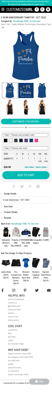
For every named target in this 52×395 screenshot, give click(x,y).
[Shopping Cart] (49, 9)
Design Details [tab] (10, 193)
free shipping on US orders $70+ (20, 357)
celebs (10, 340)
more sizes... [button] (42, 167)
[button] (9, 90)
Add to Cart (25, 175)
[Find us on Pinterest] (25, 290)
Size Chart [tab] (8, 206)
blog (10, 333)
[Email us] (49, 290)
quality (10, 364)
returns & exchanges (16, 299)
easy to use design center (18, 374)
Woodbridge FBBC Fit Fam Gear (26, 21)
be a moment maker (16, 344)
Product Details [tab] (10, 212)
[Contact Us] (37, 9)
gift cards (12, 337)
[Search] (43, 9)
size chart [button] (29, 167)
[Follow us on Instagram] (13, 290)
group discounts (14, 367)
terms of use (13, 317)
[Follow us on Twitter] (37, 290)
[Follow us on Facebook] (2, 290)
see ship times (14, 360)
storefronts (12, 330)
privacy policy (13, 320)
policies (11, 313)
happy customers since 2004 (19, 354)
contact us (12, 303)
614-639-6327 (15, 306)
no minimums (13, 371)
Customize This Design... (26, 121)
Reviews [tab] (7, 218)
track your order (14, 310)
